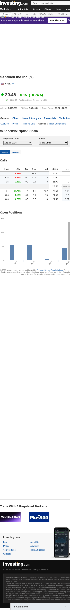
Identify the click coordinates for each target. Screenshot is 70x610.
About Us (34, 542)
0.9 (34, 195)
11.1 (26, 173)
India (33, 14)
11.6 (34, 173)
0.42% (18, 182)
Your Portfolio (9, 550)
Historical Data (28, 124)
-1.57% (17, 173)
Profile (15, 124)
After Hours (63, 14)
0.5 (26, 199)
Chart (15, 118)
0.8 (26, 195)
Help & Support (37, 550)
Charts (48, 9)
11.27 (6, 173)
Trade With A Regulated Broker (22, 506)
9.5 (7, 182)
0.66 (7, 199)
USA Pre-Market (46, 14)
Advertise (34, 546)
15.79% (17, 191)
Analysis (15, 152)
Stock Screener (21, 14)
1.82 (67, 199)
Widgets (7, 554)
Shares (6, 14)
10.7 (34, 178)
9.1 (26, 182)
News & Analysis (31, 118)
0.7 (34, 199)
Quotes (5, 152)
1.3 (67, 195)
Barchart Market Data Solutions (50, 270)
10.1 (26, 178)
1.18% (18, 195)
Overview (5, 124)
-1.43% (17, 178)
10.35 (6, 178)
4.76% (18, 199)
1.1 (7, 191)
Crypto (36, 9)
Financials (50, 118)
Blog (5, 542)
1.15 (67, 191)
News (58, 9)
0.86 (7, 195)
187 (46, 191)
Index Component (57, 124)
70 (46, 195)
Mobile (6, 546)
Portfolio (24, 9)
